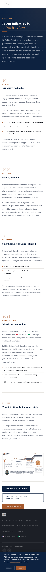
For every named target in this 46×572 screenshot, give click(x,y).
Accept (21, 568)
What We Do (18, 520)
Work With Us (7, 531)
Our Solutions (31, 520)
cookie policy (15, 562)
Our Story (6, 520)
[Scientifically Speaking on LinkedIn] (4, 550)
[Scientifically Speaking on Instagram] (9, 550)
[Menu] (40, 4)
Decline (9, 568)
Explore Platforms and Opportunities (16, 497)
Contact (19, 531)
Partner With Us (13, 506)
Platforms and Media (30, 526)
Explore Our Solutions (16, 489)
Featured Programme (11, 526)
